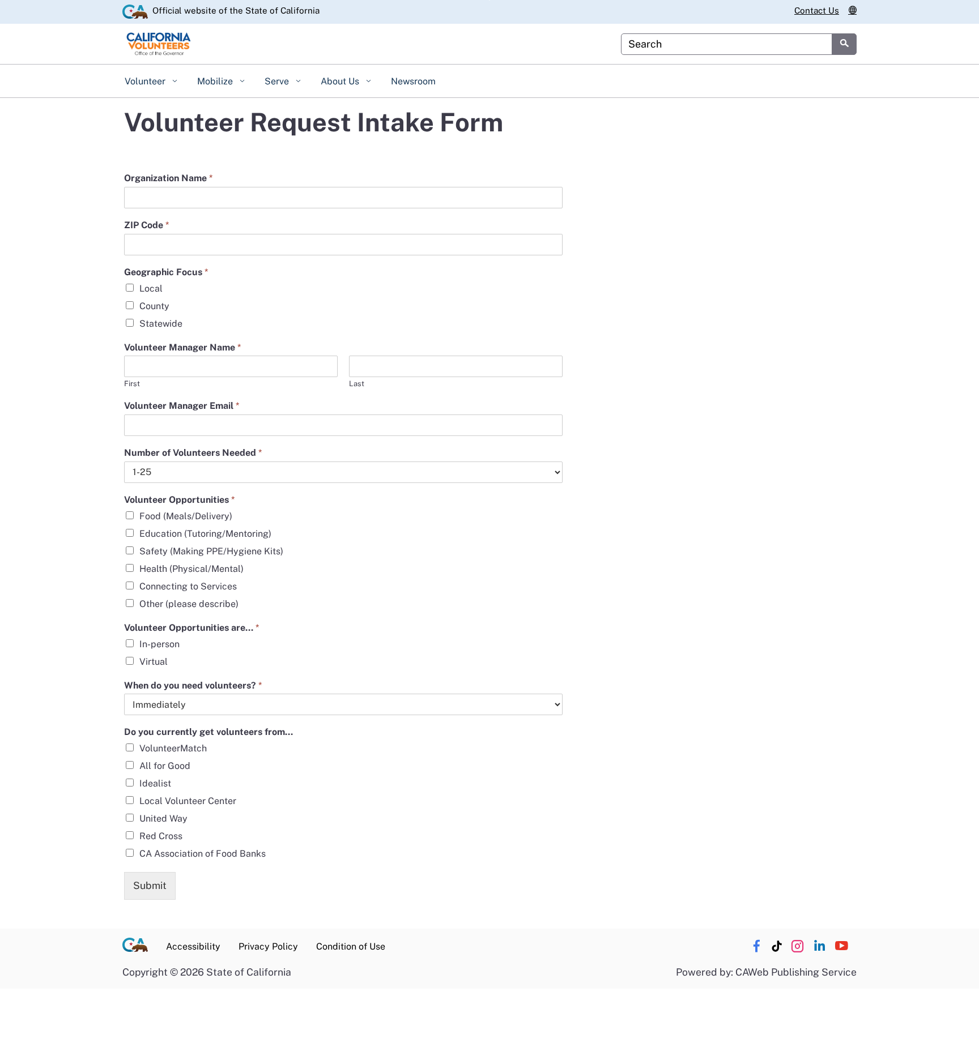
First (132, 383)
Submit (150, 885)
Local (151, 288)
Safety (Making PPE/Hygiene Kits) (211, 551)
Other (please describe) (189, 604)
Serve (278, 81)
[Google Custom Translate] (852, 11)
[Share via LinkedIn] (819, 946)
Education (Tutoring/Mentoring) (205, 533)
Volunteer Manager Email (181, 405)
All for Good (164, 765)
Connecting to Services (188, 586)
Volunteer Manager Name (182, 347)
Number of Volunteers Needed (193, 452)
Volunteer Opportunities (179, 499)
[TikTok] (777, 946)
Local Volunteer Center (187, 801)
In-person (159, 644)
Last (356, 383)
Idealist (155, 783)
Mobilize (216, 81)
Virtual (153, 661)
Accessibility (193, 946)
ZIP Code (146, 225)
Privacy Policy (268, 946)
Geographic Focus (166, 272)
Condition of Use (350, 946)
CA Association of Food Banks (202, 853)
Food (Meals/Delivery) (185, 516)
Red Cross (160, 836)
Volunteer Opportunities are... (191, 627)
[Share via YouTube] (841, 946)
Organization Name (168, 178)
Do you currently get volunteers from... (208, 731)
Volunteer (146, 81)
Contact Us (816, 10)
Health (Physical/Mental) (191, 568)
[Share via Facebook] (756, 946)
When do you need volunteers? (193, 685)
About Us (341, 81)
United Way (163, 818)
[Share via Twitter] (797, 946)
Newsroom (413, 81)
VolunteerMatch (173, 748)
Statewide (160, 323)
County (154, 306)
